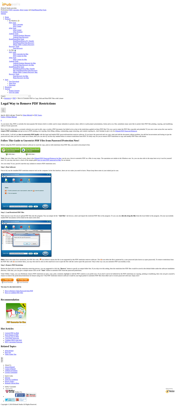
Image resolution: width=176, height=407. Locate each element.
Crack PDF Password (12, 338)
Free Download (14, 81)
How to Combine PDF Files (14, 293)
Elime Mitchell (27, 115)
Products (7, 19)
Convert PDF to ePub (12, 333)
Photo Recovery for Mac (21, 78)
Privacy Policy (9, 381)
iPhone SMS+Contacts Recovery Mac (25, 72)
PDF (14, 98)
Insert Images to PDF (12, 335)
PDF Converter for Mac (20, 54)
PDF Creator (17, 26)
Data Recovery (18, 48)
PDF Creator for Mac (20, 56)
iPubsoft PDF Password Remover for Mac (48, 158)
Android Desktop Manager (21, 35)
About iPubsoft (10, 367)
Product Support (14, 90)
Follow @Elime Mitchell (9, 117)
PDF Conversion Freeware (13, 342)
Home (7, 17)
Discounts (12, 85)
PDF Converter (14, 10)
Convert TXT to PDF (12, 336)
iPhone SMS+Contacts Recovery (23, 44)
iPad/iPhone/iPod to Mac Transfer (24, 69)
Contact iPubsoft (10, 369)
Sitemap (3, 13)
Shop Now (12, 83)
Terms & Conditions (11, 379)
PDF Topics (38, 115)
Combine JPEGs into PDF (13, 340)
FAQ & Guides (14, 92)
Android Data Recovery (21, 37)
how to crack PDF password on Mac (49, 160)
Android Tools (13, 34)
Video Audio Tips (10, 354)
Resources (8, 87)
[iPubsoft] (11, 7)
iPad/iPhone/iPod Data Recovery (23, 43)
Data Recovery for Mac (20, 76)
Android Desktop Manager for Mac (24, 63)
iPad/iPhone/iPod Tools (38, 10)
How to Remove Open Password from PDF (19, 291)
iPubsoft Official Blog (12, 383)
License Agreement (11, 372)
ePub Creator (24, 10)
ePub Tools (12, 28)
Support (7, 89)
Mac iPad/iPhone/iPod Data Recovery (25, 70)
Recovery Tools (14, 46)
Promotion (4, 12)
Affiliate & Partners (11, 370)
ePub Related (9, 351)
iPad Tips (8, 352)
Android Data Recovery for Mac (23, 65)
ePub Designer (18, 32)
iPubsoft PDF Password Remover (126, 131)
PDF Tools (12, 23)
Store (6, 80)
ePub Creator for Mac (20, 59)
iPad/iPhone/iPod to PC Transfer (23, 41)
